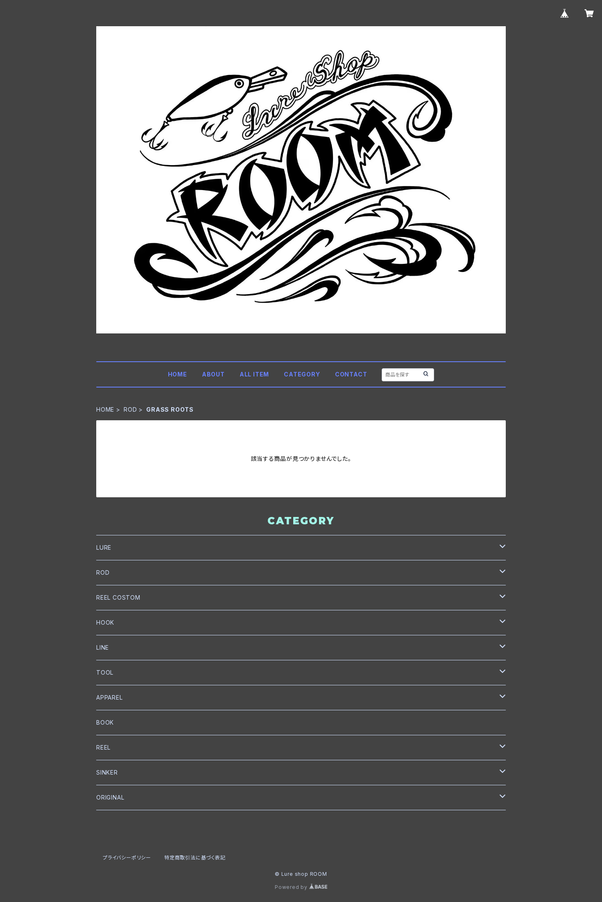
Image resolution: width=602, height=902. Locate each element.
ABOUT (213, 374)
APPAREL (109, 697)
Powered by (292, 887)
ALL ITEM (254, 374)
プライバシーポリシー (127, 857)
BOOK (105, 722)
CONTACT (351, 374)
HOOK (105, 622)
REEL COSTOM (118, 597)
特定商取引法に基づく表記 (195, 857)
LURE (103, 547)
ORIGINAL (110, 797)
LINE (102, 647)
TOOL (104, 672)
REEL (103, 747)
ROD (130, 409)
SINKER (107, 772)
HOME (177, 374)
